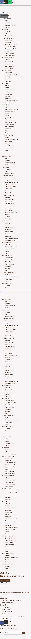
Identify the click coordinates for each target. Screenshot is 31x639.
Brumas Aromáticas (8, 135)
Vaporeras (8, 79)
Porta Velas (8, 81)
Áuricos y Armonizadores (11, 139)
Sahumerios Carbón (10, 46)
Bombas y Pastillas (10, 25)
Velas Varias (8, 72)
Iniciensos (7, 31)
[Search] (23, 633)
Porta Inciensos (9, 53)
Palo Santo (8, 107)
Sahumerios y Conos (8, 38)
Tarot (6, 150)
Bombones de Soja (10, 103)
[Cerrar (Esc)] (12, 636)
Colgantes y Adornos (8, 118)
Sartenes (7, 115)
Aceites (5, 83)
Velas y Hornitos (7, 70)
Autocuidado (8, 141)
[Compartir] (8, 636)
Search (2, 633)
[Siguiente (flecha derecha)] (5, 638)
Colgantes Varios (9, 120)
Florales (7, 87)
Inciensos (7, 23)
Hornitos (7, 77)
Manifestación (9, 94)
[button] (15, 154)
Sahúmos (7, 27)
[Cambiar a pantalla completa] (5, 636)
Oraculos (7, 148)
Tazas (7, 133)
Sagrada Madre (7, 18)
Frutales (7, 85)
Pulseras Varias (9, 64)
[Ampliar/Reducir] (1, 636)
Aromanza (6, 29)
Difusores (7, 144)
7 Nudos (7, 59)
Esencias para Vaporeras (11, 100)
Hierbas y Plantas (10, 90)
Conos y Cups (8, 51)
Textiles (7, 137)
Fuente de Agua (9, 126)
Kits (6, 21)
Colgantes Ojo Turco (10, 122)
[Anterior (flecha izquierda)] (1, 638)
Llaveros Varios (9, 68)
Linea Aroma (8, 40)
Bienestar (7, 96)
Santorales (8, 98)
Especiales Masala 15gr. (11, 44)
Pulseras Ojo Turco (10, 62)
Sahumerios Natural (10, 49)
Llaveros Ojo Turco (10, 66)
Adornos (7, 131)
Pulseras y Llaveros (8, 57)
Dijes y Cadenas (9, 124)
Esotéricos (8, 92)
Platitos (7, 113)
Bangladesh (8, 42)
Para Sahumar (7, 105)
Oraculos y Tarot (7, 146)
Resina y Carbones (10, 111)
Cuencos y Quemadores (11, 109)
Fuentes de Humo (10, 55)
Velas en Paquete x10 (11, 75)
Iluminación (8, 128)
